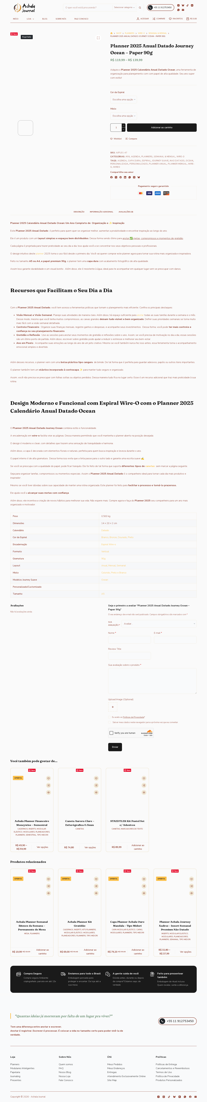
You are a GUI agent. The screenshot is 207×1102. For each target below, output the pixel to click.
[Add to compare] (48, 785)
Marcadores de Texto (132, 829)
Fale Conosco (66, 1080)
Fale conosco (81, 19)
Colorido (105, 572)
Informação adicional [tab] (101, 212)
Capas (139, 930)
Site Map (112, 1080)
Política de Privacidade (168, 1076)
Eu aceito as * (128, 717)
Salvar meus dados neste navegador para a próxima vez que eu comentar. (145, 722)
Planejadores (43, 832)
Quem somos (66, 1064)
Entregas (112, 1072)
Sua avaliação (114, 623)
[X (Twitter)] (116, 177)
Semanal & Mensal (164, 156)
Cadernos (23, 829)
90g (103, 558)
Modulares (29, 832)
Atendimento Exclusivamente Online (126, 1076)
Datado (105, 530)
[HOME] (111, 33)
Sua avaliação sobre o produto (124, 664)
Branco (105, 537)
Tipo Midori (42, 835)
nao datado (177, 160)
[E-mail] (183, 10)
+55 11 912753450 (163, 7)
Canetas (79, 829)
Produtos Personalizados (169, 1080)
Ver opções (42, 847)
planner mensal (177, 164)
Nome (112, 632)
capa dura (134, 160)
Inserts (32, 829)
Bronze (113, 537)
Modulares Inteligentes (22, 1068)
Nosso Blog (65, 1072)
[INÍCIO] (24, 8)
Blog (44, 19)
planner (40, 253)
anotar (140, 315)
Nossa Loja (64, 1076)
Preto (131, 537)
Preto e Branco (118, 572)
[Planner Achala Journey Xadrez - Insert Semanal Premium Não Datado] (175, 896)
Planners (147, 156)
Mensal (112, 565)
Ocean (189, 160)
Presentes (15, 1080)
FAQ (61, 1068)
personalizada (119, 164)
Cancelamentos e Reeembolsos (173, 1068)
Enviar (115, 747)
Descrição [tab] (79, 212)
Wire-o (181, 156)
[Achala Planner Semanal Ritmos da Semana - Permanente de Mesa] (32, 896)
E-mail (158, 632)
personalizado (139, 164)
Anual (104, 565)
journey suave (160, 160)
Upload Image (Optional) (121, 699)
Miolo (113, 108)
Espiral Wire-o (108, 544)
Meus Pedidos (114, 1064)
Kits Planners (89, 930)
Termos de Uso (164, 1072)
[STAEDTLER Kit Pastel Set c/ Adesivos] (127, 795)
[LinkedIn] (125, 177)
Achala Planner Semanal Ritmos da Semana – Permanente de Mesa (32, 925)
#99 (128, 156)
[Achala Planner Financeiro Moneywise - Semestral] (32, 795)
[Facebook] (111, 177)
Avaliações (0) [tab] (126, 212)
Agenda (135, 156)
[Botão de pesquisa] (140, 7)
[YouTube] (192, 5)
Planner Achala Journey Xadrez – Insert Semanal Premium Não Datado (175, 925)
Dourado (122, 537)
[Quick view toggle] (48, 792)
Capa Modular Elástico (123, 930)
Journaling (15, 1076)
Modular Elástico (73, 932)
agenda (122, 160)
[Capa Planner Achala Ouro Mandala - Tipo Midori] (127, 896)
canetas (150, 466)
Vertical (105, 551)
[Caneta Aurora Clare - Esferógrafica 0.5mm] (79, 795)
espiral (146, 160)
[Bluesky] (183, 5)
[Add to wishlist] (48, 778)
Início (15, 19)
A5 (102, 593)
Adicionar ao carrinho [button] (138, 847)
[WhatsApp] (178, 10)
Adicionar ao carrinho (161, 127)
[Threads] (134, 177)
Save (15, 34)
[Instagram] (178, 5)
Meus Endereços (116, 1068)
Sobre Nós (61, 19)
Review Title (114, 648)
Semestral (31, 835)
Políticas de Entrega (166, 1064)
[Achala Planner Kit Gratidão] (79, 896)
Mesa (26, 933)
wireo (116, 167)
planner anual (158, 164)
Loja (29, 19)
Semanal (121, 565)
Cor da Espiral (117, 92)
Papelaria (15, 1072)
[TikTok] (187, 5)
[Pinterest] (120, 177)
